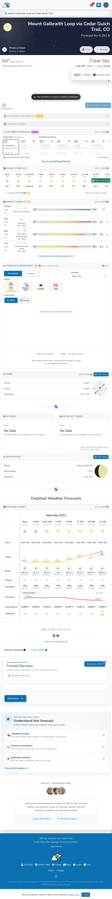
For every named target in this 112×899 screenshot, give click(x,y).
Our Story (28, 864)
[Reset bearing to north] (109, 81)
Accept (86, 894)
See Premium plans (68, 818)
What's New (44, 864)
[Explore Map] (98, 5)
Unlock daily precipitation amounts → (56, 256)
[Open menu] (106, 5)
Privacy (60, 870)
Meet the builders (43, 818)
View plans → (103, 157)
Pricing (58, 864)
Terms (51, 870)
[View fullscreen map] (4, 105)
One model (13, 273)
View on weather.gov (55, 641)
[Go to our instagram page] (56, 876)
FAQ (88, 864)
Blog (68, 864)
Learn (79, 864)
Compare (31, 273)
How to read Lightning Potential (56, 161)
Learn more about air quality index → (95, 447)
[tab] (15, 650)
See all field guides (16, 768)
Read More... (14, 698)
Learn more (74, 894)
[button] (56, 116)
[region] (56, 90)
